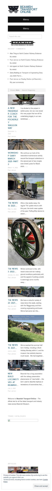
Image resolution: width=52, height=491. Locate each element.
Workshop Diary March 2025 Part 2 (13, 159)
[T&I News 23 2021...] (26, 292)
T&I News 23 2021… (13, 301)
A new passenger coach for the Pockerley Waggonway (13, 118)
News (36, 96)
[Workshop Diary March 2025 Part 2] (26, 145)
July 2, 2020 (12, 388)
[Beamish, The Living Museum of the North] (22, 43)
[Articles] (23, 471)
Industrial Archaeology (24, 174)
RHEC (41, 96)
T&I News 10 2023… (13, 204)
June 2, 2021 (12, 351)
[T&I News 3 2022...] (26, 242)
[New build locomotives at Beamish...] (26, 366)
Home (17, 90)
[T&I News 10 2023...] (26, 187)
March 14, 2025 (13, 167)
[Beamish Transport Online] (26, 9)
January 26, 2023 (13, 275)
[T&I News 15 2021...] (26, 329)
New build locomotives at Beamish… (13, 379)
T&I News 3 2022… (13, 270)
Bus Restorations (14, 140)
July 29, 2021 (12, 306)
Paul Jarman (14, 60)
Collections (22, 96)
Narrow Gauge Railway (27, 361)
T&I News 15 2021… (13, 346)
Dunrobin (31, 219)
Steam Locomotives (34, 222)
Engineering (30, 96)
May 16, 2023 (12, 209)
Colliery (11, 288)
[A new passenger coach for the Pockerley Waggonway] (26, 100)
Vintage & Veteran (32, 143)
